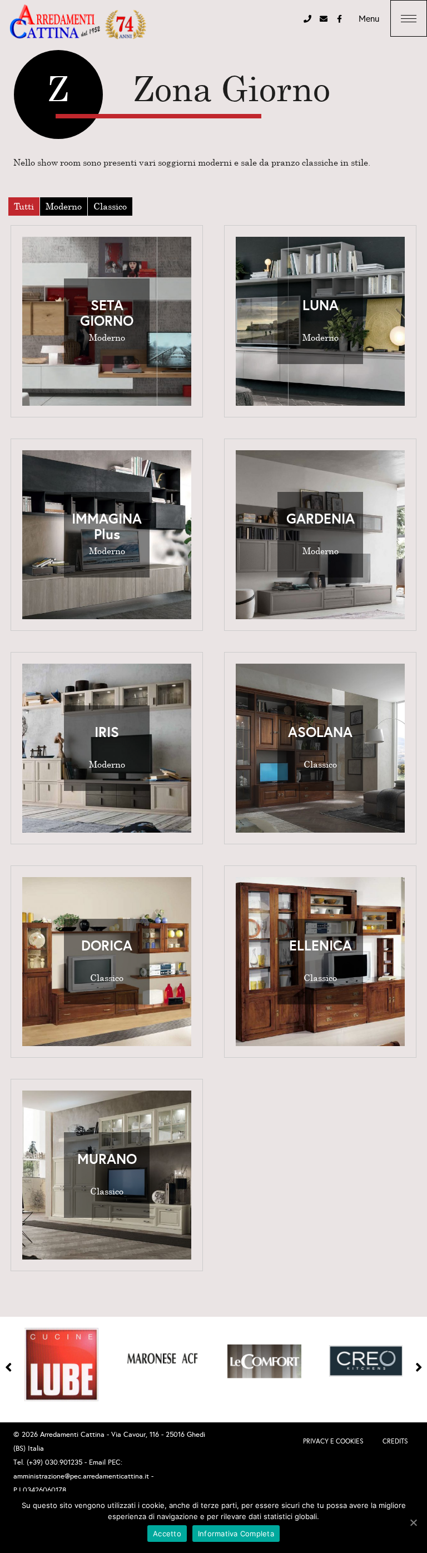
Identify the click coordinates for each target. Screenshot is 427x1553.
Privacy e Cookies (333, 1441)
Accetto (167, 1533)
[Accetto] (413, 1522)
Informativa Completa (236, 1533)
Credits (395, 1441)
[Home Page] (77, 22)
